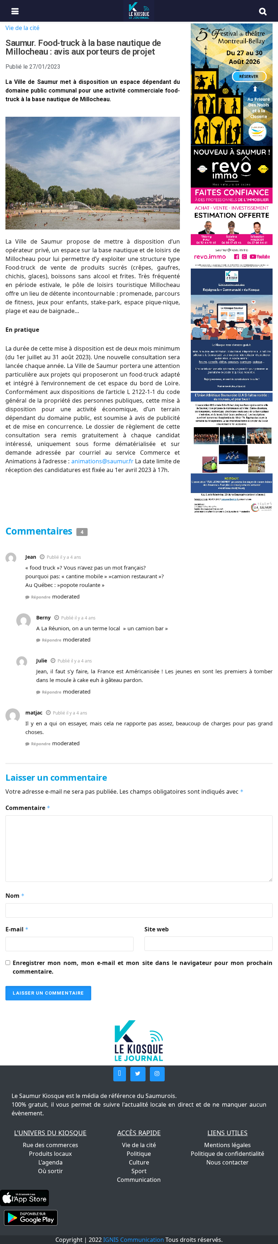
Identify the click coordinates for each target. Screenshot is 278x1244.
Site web (156, 929)
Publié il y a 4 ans (64, 557)
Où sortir (50, 1171)
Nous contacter (227, 1162)
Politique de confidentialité (227, 1154)
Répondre (41, 597)
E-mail (17, 929)
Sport (139, 1171)
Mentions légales (227, 1145)
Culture (139, 1162)
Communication (139, 1180)
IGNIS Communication (133, 1240)
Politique (139, 1154)
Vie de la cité (22, 28)
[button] (119, 1074)
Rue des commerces (50, 1145)
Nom (15, 896)
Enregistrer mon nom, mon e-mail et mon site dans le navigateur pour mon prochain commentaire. (143, 967)
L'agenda (50, 1162)
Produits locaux (50, 1154)
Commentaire (27, 808)
